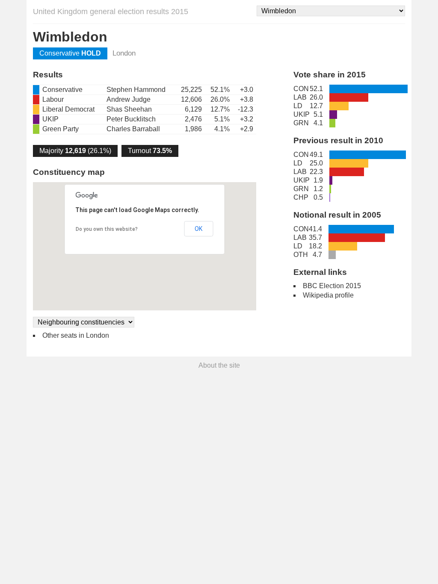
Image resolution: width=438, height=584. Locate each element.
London (124, 53)
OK (198, 228)
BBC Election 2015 (332, 285)
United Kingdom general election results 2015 (110, 11)
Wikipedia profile (328, 295)
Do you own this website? (107, 229)
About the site (219, 365)
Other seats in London (75, 335)
